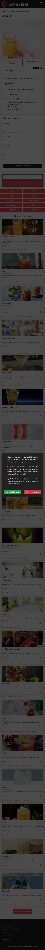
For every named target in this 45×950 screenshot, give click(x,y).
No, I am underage (32, 492)
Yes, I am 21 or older (13, 492)
